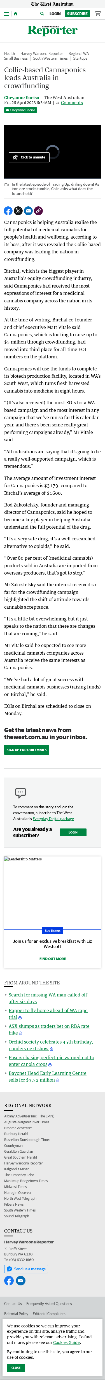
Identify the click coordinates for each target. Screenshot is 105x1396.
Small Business (16, 58)
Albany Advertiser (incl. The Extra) (29, 1116)
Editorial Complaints (49, 1313)
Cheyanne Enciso (22, 110)
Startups (80, 58)
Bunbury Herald (16, 1134)
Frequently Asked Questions (49, 1303)
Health (9, 53)
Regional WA (79, 53)
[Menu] (6, 13)
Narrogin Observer (17, 1192)
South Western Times (50, 58)
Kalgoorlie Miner (16, 1169)
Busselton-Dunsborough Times (27, 1140)
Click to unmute (33, 157)
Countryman (13, 1145)
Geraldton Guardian (18, 1151)
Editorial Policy (16, 1313)
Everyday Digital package (53, 818)
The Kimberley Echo (19, 1175)
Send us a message (30, 1269)
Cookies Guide (66, 1342)
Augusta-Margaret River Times (26, 1122)
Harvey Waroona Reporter (23, 1163)
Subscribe (77, 13)
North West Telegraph (20, 1198)
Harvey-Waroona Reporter (41, 53)
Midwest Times (15, 1187)
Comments (72, 102)
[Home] (15, 13)
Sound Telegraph (16, 1216)
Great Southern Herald (20, 1157)
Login (55, 13)
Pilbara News (14, 1204)
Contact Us (13, 1303)
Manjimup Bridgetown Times (26, 1181)
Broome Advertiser (18, 1128)
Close (15, 1367)
